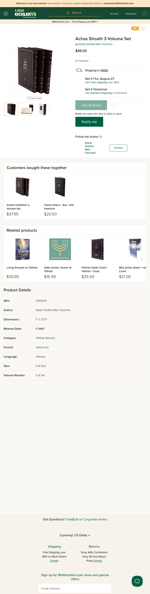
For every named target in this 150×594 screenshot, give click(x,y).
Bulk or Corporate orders (89, 519)
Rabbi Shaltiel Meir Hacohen (95, 44)
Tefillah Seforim (45, 338)
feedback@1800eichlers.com (119, 3)
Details (54, 560)
